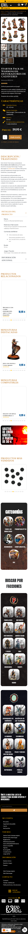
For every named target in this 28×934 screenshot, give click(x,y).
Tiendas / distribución (8, 880)
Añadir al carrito (15, 137)
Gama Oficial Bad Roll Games (11, 841)
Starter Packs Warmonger (10, 834)
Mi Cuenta (6, 819)
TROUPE (19, 664)
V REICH (8, 649)
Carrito (5, 823)
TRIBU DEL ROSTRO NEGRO (8, 750)
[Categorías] (2, 8)
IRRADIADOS (8, 664)
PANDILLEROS (8, 617)
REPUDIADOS (8, 767)
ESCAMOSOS (20, 733)
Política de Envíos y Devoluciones (12, 882)
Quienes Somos (7, 858)
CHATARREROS (8, 633)
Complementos (7, 849)
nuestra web (11, 168)
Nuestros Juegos (7, 860)
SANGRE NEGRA (19, 633)
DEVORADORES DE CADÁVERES (8, 717)
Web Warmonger (7, 870)
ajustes (19, 928)
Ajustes (19, 931)
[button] (11, 5)
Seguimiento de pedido (9, 821)
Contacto (5, 877)
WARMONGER (8, 544)
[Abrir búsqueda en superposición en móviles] (27, 8)
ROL (14, 559)
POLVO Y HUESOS (20, 749)
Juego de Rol (6, 851)
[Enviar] (14, 807)
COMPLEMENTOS (20, 544)
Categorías (6, 8)
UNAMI (14, 680)
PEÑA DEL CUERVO (20, 768)
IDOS (19, 649)
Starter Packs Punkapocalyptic (11, 832)
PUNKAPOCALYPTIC (21, 526)
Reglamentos (6, 837)
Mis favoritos (6, 825)
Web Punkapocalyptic (9, 868)
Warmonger (13, 11)
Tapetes (5, 845)
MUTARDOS (19, 617)
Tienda (6, 11)
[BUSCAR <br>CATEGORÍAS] (9, 888)
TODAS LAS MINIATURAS (8, 527)
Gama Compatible (8, 843)
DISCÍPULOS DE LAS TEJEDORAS (20, 717)
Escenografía (6, 847)
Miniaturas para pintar (9, 839)
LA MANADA (8, 733)
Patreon (5, 862)
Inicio (2, 11)
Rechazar (12, 931)
